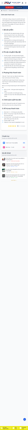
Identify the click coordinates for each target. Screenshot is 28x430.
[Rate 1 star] (9, 126)
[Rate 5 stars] (15, 126)
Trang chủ (5, 10)
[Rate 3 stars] (12, 126)
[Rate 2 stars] (10, 126)
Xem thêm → (14, 180)
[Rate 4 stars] (13, 126)
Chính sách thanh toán (13, 10)
